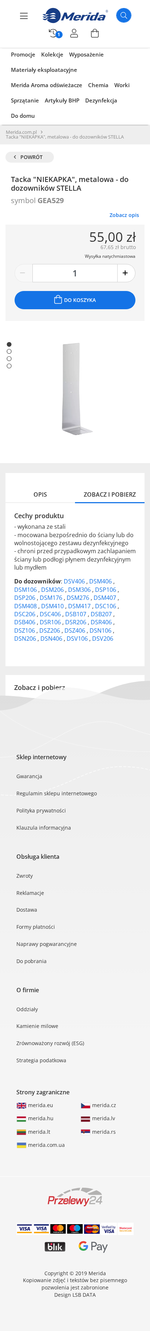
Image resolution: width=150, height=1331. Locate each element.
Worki (122, 85)
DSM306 (80, 590)
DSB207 (102, 614)
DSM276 (79, 598)
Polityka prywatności (41, 810)
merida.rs (103, 1131)
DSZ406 (75, 630)
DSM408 (26, 606)
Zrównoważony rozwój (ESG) (50, 1043)
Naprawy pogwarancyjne (46, 943)
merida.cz (103, 1105)
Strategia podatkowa (41, 1060)
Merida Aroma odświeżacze (46, 85)
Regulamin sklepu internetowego (56, 793)
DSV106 (78, 639)
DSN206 (26, 639)
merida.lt (38, 1131)
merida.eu (40, 1105)
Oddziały (27, 1009)
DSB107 (76, 614)
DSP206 (25, 598)
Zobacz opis (124, 215)
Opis (40, 494)
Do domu (23, 115)
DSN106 (101, 630)
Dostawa (26, 909)
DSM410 (53, 606)
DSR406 (102, 622)
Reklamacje (30, 892)
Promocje (23, 54)
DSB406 (25, 622)
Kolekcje (52, 54)
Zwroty (24, 875)
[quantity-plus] (126, 273)
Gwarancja (29, 776)
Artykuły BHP (62, 100)
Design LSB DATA (75, 1294)
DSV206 (102, 639)
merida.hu (40, 1118)
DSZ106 (25, 630)
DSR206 (76, 622)
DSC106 (106, 606)
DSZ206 (50, 630)
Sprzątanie (25, 100)
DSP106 (106, 590)
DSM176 (52, 598)
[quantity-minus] (24, 273)
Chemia (98, 85)
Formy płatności (35, 926)
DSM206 (53, 590)
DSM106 (26, 590)
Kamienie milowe (37, 1025)
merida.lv (103, 1118)
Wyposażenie (86, 54)
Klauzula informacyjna (43, 827)
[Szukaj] (124, 15)
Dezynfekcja (101, 100)
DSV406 (75, 581)
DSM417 (80, 606)
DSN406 (52, 639)
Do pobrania (31, 961)
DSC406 (51, 614)
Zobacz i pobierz (110, 494)
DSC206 (25, 614)
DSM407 (106, 598)
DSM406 (101, 581)
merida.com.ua (46, 1144)
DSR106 (51, 622)
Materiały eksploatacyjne (44, 69)
